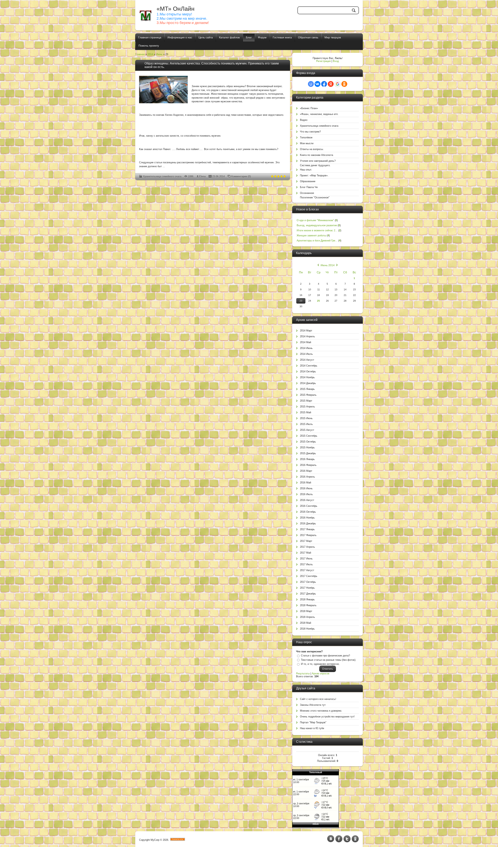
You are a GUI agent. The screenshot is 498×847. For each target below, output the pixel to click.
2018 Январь (307, 599)
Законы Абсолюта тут (313, 704)
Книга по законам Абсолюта (316, 155)
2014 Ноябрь (307, 377)
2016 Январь (307, 459)
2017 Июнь (306, 558)
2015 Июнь (306, 418)
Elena (202, 176)
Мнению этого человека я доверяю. (321, 710)
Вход (336, 61)
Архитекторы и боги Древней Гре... (317, 240)
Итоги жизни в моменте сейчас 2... (317, 230)
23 (301, 300)
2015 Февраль (308, 394)
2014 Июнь (306, 348)
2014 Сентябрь (308, 365)
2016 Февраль (308, 465)
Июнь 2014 (328, 265)
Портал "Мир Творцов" (313, 722)
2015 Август (307, 429)
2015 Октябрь (308, 441)
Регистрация (323, 61)
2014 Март (306, 330)
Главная (140, 54)
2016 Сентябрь (308, 505)
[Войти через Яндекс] (331, 84)
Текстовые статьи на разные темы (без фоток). (328, 659)
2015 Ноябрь (307, 447)
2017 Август (307, 570)
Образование (307, 181)
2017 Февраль (308, 535)
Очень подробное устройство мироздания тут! (327, 716)
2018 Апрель (307, 617)
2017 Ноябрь (307, 587)
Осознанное (307, 193)
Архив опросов (320, 673)
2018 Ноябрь (307, 628)
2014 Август (307, 359)
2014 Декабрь (308, 383)
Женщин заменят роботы (311, 235)
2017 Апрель (307, 546)
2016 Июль (306, 494)
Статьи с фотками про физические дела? (325, 655)
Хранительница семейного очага (162, 176)
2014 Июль (306, 353)
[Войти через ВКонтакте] (317, 84)
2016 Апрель (307, 476)
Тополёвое (306, 137)
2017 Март (306, 541)
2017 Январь (307, 529)
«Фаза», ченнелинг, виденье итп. (319, 114)
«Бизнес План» (309, 108)
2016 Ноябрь (307, 517)
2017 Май (305, 552)
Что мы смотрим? (310, 131)
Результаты (303, 673)
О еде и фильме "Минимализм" (315, 220)
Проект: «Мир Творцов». (314, 175)
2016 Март (306, 470)
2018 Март (306, 611)
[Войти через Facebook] (324, 84)
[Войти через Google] (337, 84)
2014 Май (305, 342)
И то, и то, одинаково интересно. (320, 663)
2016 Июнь (306, 488)
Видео (303, 119)
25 (318, 300)
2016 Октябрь (308, 511)
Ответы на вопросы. (312, 149)
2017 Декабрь (308, 593)
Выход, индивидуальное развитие (317, 225)
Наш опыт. (306, 169)
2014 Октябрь (308, 371)
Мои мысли (306, 143)
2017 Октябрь (308, 581)
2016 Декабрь (308, 523)
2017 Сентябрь (308, 576)
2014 (150, 54)
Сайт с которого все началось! (318, 699)
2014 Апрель (307, 336)
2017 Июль (306, 564)
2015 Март (306, 400)
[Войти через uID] (311, 84)
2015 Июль (306, 424)
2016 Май (305, 482)
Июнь (159, 54)
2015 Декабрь (308, 453)
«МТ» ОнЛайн (176, 8)
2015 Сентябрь (308, 435)
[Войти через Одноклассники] (344, 84)
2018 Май (305, 622)
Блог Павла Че (309, 187)
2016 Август (307, 500)
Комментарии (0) (241, 176)
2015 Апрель (307, 406)
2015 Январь (307, 389)
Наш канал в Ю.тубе (312, 728)
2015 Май (305, 412)
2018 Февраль (308, 605)
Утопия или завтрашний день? (318, 160)
